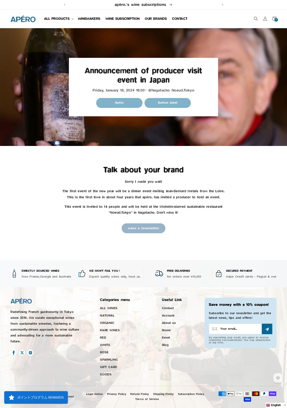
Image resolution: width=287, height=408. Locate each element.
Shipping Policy (163, 394)
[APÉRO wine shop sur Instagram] (30, 353)
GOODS (106, 374)
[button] (58, 19)
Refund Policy (139, 394)
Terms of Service (147, 399)
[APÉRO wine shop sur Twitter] (22, 353)
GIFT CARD (108, 367)
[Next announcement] (222, 4)
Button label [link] (167, 102)
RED (103, 337)
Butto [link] (119, 102)
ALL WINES (108, 308)
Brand (166, 330)
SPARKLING (109, 359)
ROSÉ (104, 352)
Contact (168, 308)
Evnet (166, 337)
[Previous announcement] (64, 4)
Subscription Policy (191, 394)
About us (169, 323)
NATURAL (107, 315)
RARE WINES (110, 330)
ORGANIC (107, 323)
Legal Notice (94, 394)
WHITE (105, 345)
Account (168, 315)
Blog (165, 345)
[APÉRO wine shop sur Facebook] (14, 353)
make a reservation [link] (143, 228)
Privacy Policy (116, 394)
